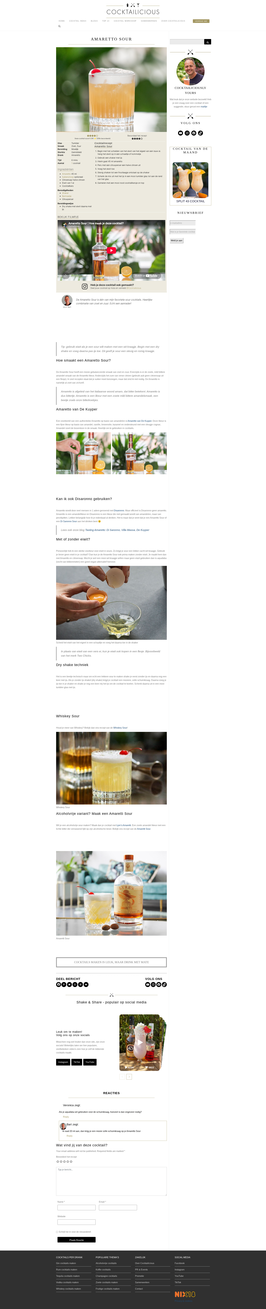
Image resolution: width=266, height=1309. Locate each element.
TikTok (77, 1062)
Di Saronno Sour (68, 521)
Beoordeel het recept (66, 1157)
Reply (66, 1117)
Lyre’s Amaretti (124, 825)
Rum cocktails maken (66, 1269)
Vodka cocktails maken (67, 1282)
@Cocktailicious (133, 288)
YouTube (89, 1062)
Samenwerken (149, 21)
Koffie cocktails (103, 1269)
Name (61, 1202)
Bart (69, 1124)
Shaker (65, 193)
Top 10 (105, 21)
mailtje (204, 106)
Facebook (180, 1263)
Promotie (139, 1276)
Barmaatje (66, 196)
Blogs (94, 21)
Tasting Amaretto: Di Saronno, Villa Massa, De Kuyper (117, 530)
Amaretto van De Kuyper (140, 421)
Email (102, 1202)
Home (62, 21)
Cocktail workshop (125, 21)
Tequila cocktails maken (68, 1276)
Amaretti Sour (143, 829)
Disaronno (119, 510)
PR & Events (141, 1269)
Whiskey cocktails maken (68, 1289)
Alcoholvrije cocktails (106, 1263)
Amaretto (66, 174)
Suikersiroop (68, 177)
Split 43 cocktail (190, 201)
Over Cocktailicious (173, 21)
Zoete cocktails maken (107, 1282)
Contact (139, 1289)
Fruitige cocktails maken (108, 1289)
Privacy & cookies (183, 1301)
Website (61, 1216)
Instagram (63, 1062)
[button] (59, 26)
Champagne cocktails (106, 1276)
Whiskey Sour (120, 728)
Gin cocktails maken (66, 1263)
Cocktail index (77, 21)
